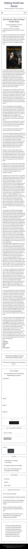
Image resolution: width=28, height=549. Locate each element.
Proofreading (8, 462)
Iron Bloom (6, 321)
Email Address (8, 432)
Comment (6, 378)
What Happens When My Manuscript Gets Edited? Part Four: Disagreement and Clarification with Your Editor (13, 515)
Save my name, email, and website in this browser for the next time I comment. (14, 418)
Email (5, 405)
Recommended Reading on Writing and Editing (14, 497)
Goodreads (6, 479)
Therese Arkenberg (14, 26)
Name (5, 398)
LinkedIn (6, 482)
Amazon (4, 344)
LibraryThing (5, 343)
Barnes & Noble (6, 347)
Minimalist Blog (9, 547)
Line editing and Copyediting (11, 460)
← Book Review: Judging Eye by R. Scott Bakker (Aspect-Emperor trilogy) (14, 356)
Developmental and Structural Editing (13, 465)
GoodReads (5, 341)
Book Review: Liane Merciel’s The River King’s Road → (14, 363)
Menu (25, 12)
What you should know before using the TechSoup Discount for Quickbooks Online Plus (13, 508)
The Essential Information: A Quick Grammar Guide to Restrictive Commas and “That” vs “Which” (13, 502)
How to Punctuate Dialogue (9, 493)
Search (5, 447)
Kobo (4, 346)
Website (5, 412)
